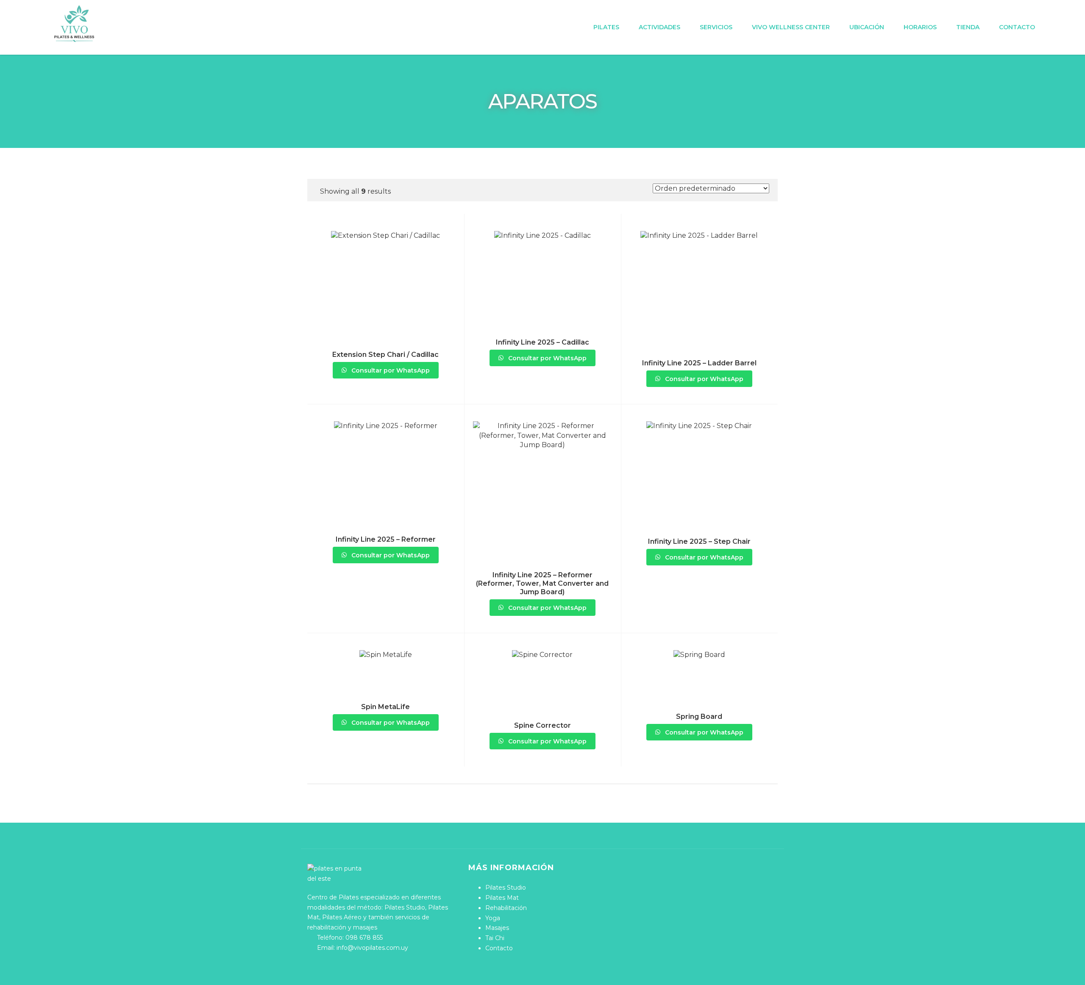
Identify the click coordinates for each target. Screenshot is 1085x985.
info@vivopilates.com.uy (372, 948)
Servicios (716, 27)
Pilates (606, 27)
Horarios (920, 27)
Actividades (659, 27)
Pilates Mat (502, 898)
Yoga (492, 918)
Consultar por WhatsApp (390, 370)
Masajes (497, 928)
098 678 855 (364, 937)
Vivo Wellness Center (791, 27)
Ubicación (866, 27)
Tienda (967, 27)
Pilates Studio (505, 887)
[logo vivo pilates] (74, 23)
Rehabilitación (506, 908)
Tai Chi (494, 938)
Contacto (1017, 27)
